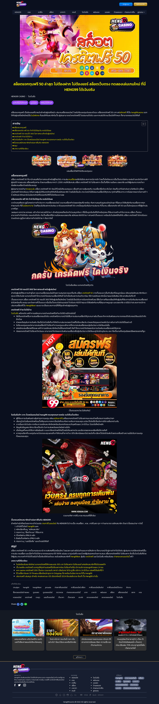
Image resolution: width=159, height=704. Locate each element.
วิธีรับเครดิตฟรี (46, 102)
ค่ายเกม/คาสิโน (130, 12)
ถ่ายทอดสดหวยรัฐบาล (131, 688)
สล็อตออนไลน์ (123, 592)
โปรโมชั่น (85, 12)
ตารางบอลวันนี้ (130, 678)
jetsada (48, 587)
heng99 (31, 526)
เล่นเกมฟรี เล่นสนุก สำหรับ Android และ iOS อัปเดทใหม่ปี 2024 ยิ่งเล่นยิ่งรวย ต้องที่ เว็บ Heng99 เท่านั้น (57, 576)
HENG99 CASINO (18, 96)
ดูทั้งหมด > (79, 657)
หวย (29, 12)
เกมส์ (74, 12)
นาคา (86, 592)
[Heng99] (65, 4)
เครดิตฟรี (89, 556)
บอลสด (107, 12)
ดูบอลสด (33, 102)
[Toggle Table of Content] (142, 124)
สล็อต (51, 12)
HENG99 (18, 12)
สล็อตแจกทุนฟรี (20, 127)
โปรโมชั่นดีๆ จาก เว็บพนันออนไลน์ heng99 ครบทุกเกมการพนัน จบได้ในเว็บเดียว (44, 139)
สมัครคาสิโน (59, 418)
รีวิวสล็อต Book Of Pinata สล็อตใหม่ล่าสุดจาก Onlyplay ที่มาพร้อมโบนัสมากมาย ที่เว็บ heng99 (54, 573)
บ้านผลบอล (118, 12)
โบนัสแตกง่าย (27, 205)
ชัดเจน (128, 587)
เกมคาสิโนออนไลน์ (48, 523)
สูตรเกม (140, 12)
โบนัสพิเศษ (35, 115)
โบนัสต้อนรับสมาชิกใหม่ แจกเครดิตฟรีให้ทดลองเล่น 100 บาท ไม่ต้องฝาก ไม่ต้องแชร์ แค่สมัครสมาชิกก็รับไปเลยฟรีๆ (61, 564)
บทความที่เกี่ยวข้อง (21, 148)
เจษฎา (38, 597)
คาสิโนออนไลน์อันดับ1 (96, 587)
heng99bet (37, 587)
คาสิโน (40, 12)
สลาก (133, 592)
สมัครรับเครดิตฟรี (20, 102)
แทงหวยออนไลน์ (107, 597)
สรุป (15, 145)
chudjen (16, 587)
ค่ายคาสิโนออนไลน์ (61, 587)
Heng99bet (31, 305)
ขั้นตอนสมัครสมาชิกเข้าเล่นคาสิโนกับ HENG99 (31, 142)
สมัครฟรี (122, 112)
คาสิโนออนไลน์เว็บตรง (114, 587)
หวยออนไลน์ (17, 597)
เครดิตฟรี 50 (87, 292)
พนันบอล (96, 12)
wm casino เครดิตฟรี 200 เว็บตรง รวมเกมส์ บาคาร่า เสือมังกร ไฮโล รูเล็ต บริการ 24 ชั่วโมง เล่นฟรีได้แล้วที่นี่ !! (59, 570)
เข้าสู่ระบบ (126, 4)
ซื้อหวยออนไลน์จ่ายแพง (21, 592)
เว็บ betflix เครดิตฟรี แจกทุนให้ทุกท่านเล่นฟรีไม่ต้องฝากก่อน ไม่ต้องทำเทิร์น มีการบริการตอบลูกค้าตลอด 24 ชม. (60, 567)
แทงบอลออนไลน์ (92, 597)
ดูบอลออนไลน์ (47, 592)
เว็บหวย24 (71, 597)
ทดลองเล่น (30, 188)
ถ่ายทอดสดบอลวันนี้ (122, 556)
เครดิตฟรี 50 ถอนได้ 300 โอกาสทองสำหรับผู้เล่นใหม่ (34, 133)
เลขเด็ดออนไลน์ (49, 597)
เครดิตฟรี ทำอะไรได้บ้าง (23, 136)
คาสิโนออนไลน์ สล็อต (78, 587)
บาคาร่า (62, 12)
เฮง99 (81, 597)
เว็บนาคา (61, 597)
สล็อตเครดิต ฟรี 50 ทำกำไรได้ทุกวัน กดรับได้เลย (32, 130)
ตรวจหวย (59, 592)
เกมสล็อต (72, 179)
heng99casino (137, 112)
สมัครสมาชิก (140, 4)
